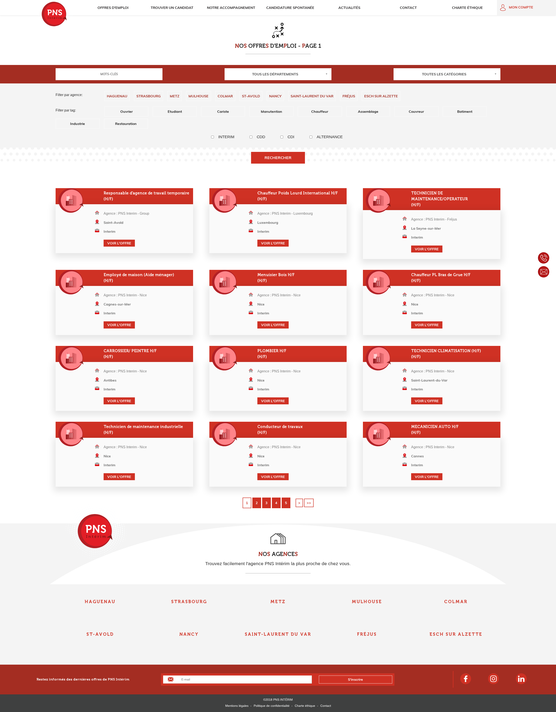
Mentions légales (236, 705)
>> (309, 503)
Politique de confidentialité (272, 705)
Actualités (349, 7)
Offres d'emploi (113, 7)
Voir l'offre (119, 243)
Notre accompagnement (231, 7)
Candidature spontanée (290, 7)
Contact (408, 7)
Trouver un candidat (172, 7)
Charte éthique (467, 7)
